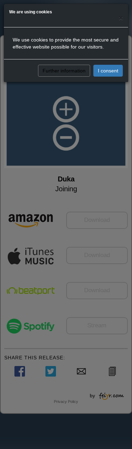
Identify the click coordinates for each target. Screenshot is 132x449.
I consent (108, 70)
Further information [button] (64, 70)
